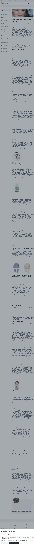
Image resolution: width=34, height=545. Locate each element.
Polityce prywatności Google (23, 540)
